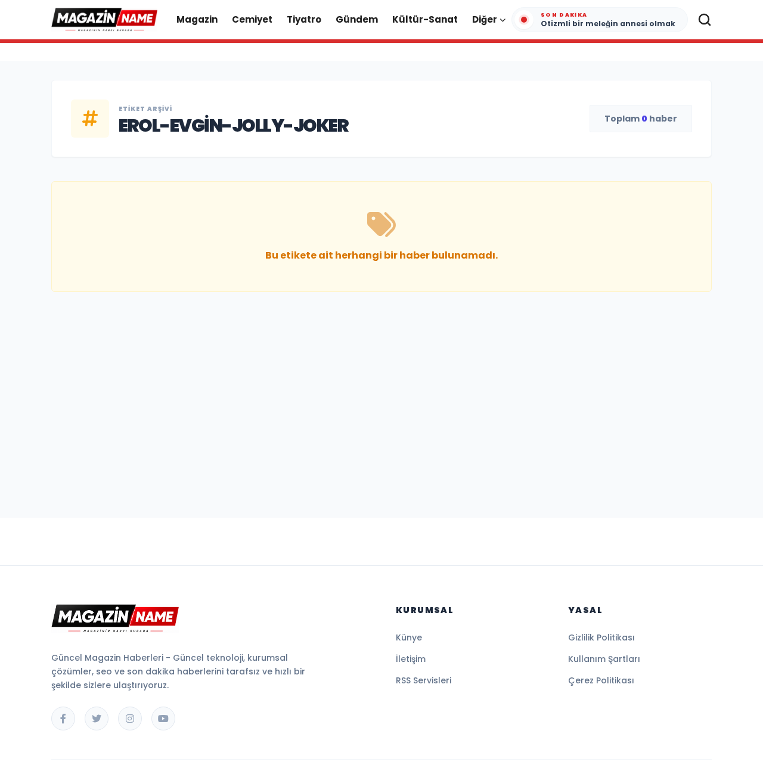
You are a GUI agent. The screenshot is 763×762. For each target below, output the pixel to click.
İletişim (411, 659)
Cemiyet (252, 19)
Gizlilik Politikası (601, 637)
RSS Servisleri (423, 680)
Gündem (357, 19)
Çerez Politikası (601, 680)
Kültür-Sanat (425, 19)
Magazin (197, 19)
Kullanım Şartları (604, 659)
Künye (409, 637)
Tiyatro (304, 19)
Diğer (484, 19)
